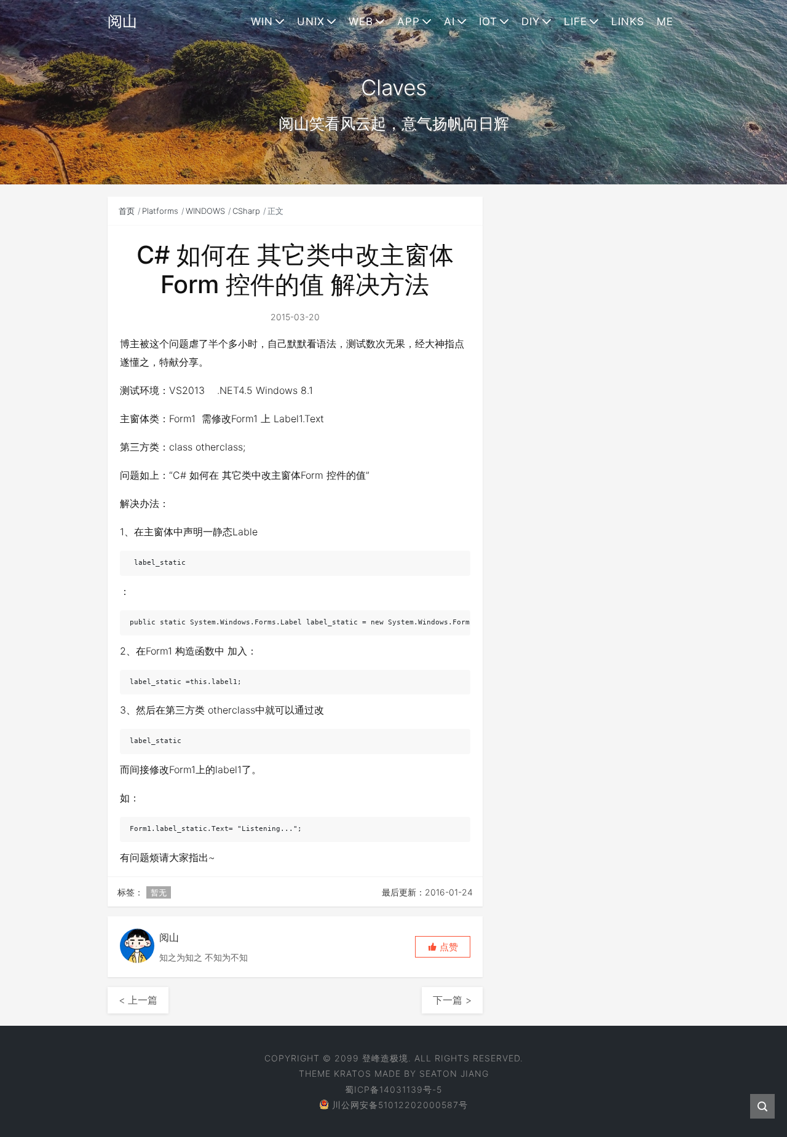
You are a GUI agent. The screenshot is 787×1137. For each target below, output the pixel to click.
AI (449, 21)
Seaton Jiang (454, 1073)
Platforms (160, 211)
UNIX (311, 21)
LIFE (575, 21)
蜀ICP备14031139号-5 (393, 1089)
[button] (442, 947)
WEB (361, 21)
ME (665, 21)
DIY (530, 21)
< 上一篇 (138, 1000)
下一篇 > (452, 1000)
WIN (262, 21)
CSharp (246, 211)
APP (408, 21)
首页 (127, 211)
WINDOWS (205, 211)
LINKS (627, 21)
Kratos (352, 1073)
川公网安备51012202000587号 (400, 1105)
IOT (488, 21)
